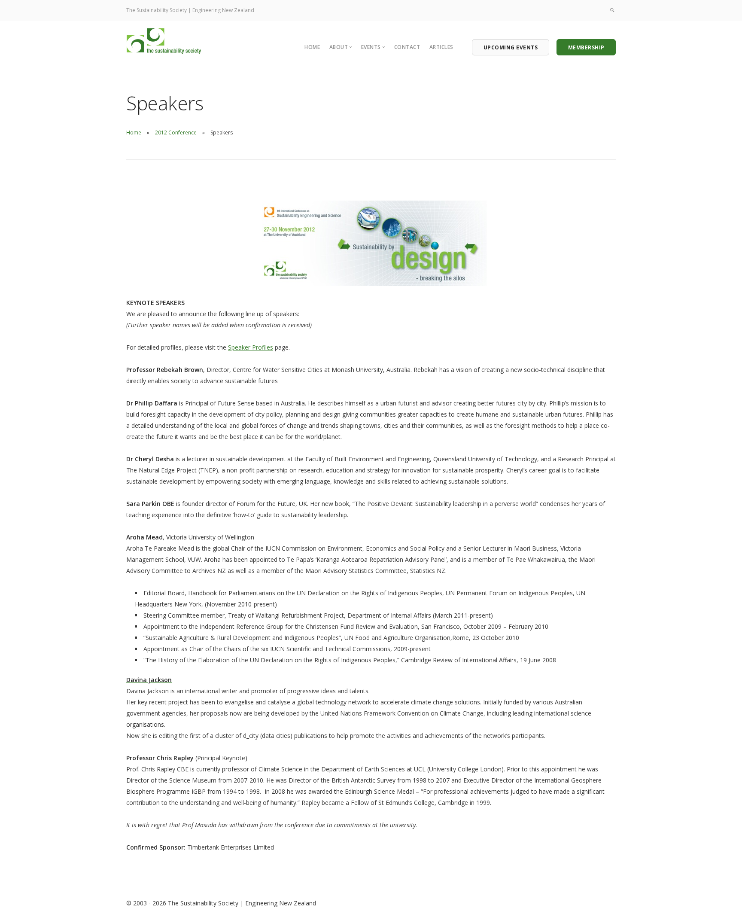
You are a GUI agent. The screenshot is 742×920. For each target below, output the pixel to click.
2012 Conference (176, 132)
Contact (407, 47)
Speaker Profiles (250, 347)
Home (312, 47)
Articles (441, 47)
